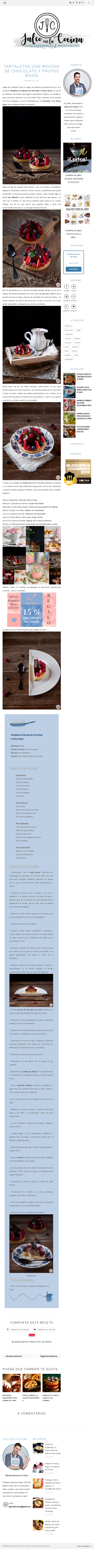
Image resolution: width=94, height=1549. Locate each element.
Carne (78, 330)
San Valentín (47, 1342)
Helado (77, 343)
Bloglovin (74, 311)
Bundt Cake (69, 330)
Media (32, 1342)
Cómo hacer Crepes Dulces (32, 517)
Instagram (66, 301)
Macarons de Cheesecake (36, 514)
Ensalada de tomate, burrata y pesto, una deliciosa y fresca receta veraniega (53, 1505)
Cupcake (68, 338)
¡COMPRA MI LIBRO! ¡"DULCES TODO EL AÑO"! (73, 234)
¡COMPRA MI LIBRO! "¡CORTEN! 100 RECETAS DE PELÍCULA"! (73, 179)
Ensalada (77, 338)
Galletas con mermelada (34, 511)
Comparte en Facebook (19, 1330)
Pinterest (73, 301)
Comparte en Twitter (46, 1330)
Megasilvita (27, 483)
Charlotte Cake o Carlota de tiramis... (50, 1398)
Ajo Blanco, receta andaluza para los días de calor (84, 389)
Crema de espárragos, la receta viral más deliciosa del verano (53, 1448)
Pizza (66, 351)
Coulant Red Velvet (36, 504)
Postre (38, 1342)
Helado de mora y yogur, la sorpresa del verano (52, 1466)
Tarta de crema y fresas (28, 500)
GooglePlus (66, 311)
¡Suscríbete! (73, 269)
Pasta (67, 347)
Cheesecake (69, 334)
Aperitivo (25, 1342)
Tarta (76, 355)
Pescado (75, 347)
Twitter (73, 291)
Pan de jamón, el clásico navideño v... (31, 1398)
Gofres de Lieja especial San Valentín (43, 507)
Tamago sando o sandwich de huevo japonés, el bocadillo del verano (53, 1484)
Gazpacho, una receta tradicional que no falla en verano (85, 376)
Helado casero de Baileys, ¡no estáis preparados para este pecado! (52, 1526)
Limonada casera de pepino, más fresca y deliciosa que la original (85, 416)
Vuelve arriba (83, 1546)
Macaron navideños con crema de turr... (10, 1398)
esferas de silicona (30, 1072)
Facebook (66, 291)
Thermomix (69, 359)
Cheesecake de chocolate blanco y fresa (42, 524)
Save (32, 1335)
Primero (68, 355)
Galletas (68, 343)
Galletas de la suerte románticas (39, 521)
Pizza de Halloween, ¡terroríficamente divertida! (83, 429)
